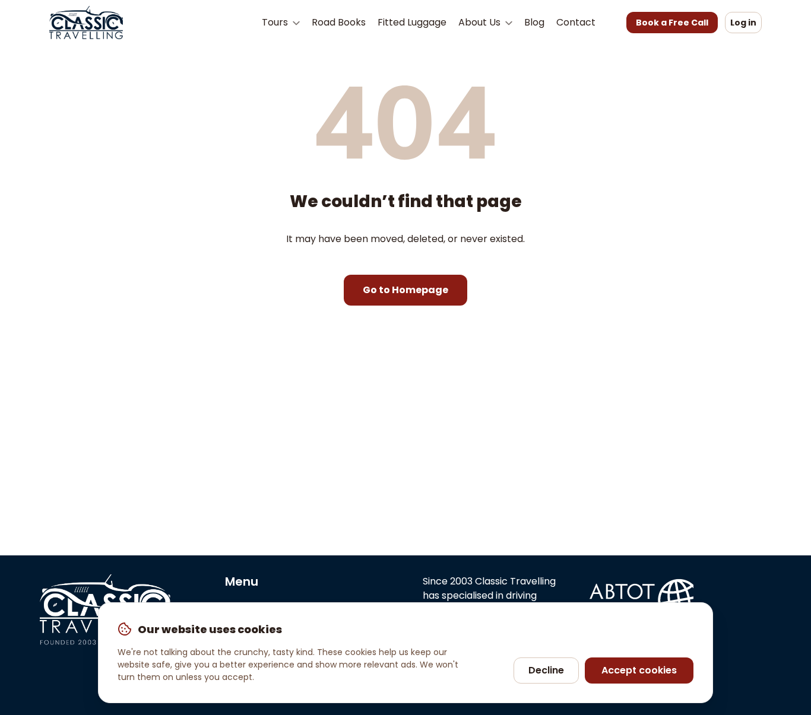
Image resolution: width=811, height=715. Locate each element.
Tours (276, 22)
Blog (534, 22)
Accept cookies (639, 670)
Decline (546, 670)
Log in (743, 22)
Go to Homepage (405, 290)
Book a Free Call (672, 22)
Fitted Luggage (412, 22)
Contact (575, 22)
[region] (405, 652)
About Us (480, 22)
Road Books (339, 22)
